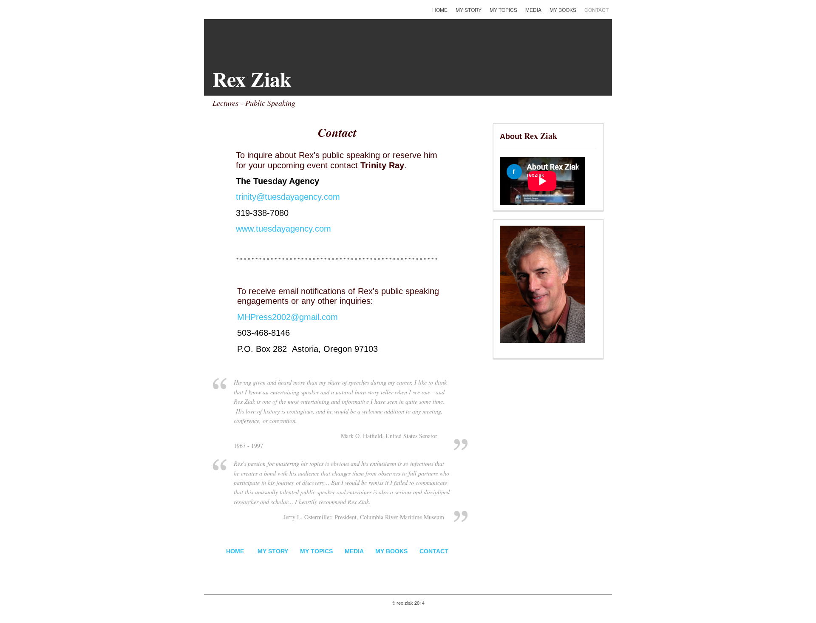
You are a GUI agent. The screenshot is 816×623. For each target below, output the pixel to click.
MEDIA (354, 551)
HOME (235, 551)
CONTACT (433, 551)
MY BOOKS (392, 551)
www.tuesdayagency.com (283, 228)
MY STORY (273, 551)
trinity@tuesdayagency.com (288, 196)
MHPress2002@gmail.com (287, 317)
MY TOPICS (316, 551)
